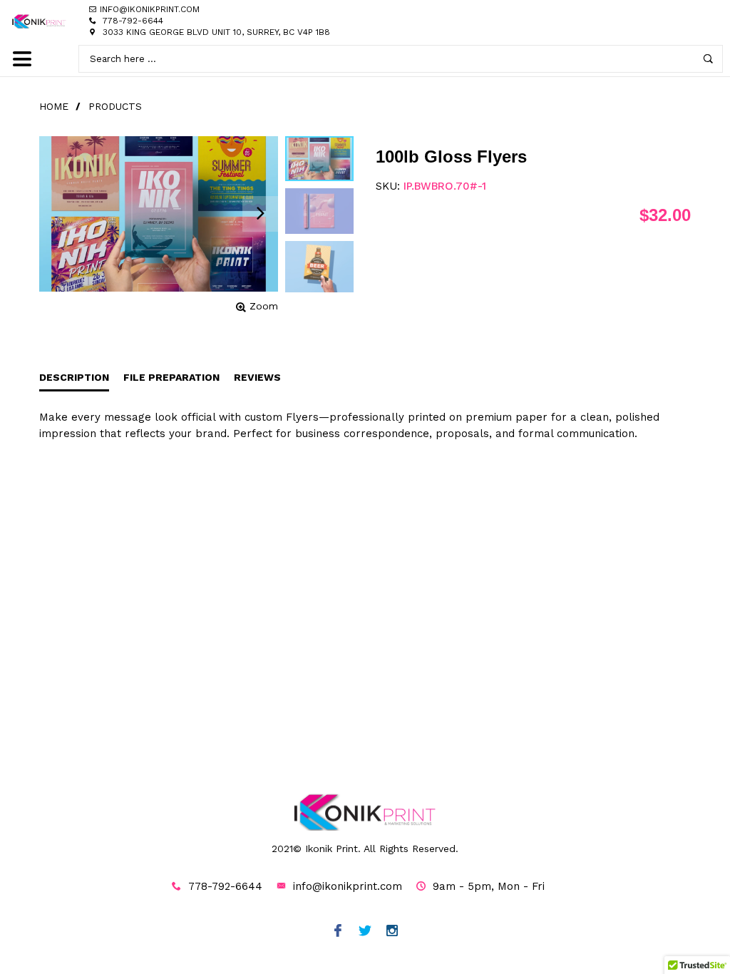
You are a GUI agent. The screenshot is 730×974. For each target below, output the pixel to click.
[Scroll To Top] (691, 908)
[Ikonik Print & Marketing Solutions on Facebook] (338, 932)
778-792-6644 (133, 21)
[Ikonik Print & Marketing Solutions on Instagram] (392, 932)
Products (115, 106)
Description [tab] (74, 377)
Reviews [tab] (257, 377)
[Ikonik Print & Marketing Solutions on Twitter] (365, 932)
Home (53, 106)
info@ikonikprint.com (347, 886)
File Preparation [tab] (171, 377)
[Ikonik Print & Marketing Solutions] (39, 21)
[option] (319, 158)
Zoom (264, 306)
